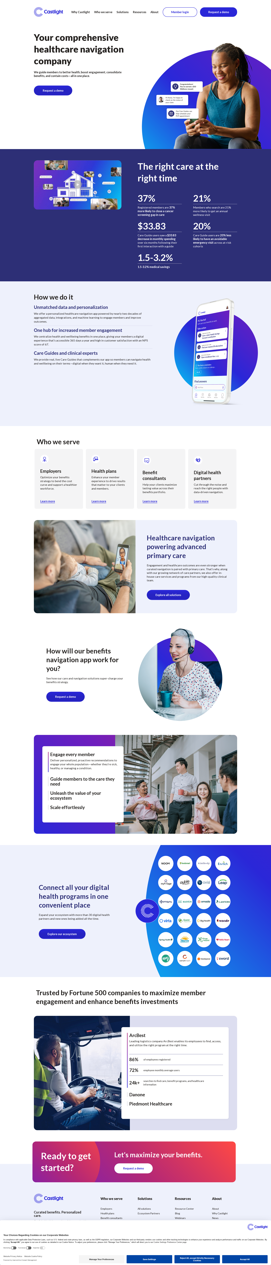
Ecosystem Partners (149, 1213)
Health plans (107, 1213)
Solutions (123, 12)
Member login (180, 12)
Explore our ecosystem (62, 934)
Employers (106, 1208)
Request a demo (218, 12)
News (215, 1218)
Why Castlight (80, 12)
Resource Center (184, 1208)
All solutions (144, 1208)
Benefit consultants (111, 1218)
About (154, 12)
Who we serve (103, 12)
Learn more (47, 501)
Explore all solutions (168, 595)
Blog (177, 1213)
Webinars (180, 1218)
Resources (139, 12)
